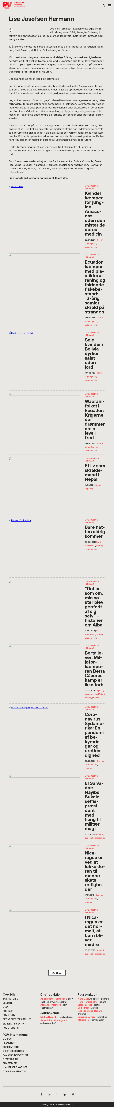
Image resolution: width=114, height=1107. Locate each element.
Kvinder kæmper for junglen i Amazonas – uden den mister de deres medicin (95, 213)
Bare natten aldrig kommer (95, 532)
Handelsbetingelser (15, 1067)
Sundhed (89, 768)
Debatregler (10, 1059)
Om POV (7, 1039)
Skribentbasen (11, 1024)
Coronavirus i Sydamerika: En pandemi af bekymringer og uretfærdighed (94, 734)
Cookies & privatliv (14, 1071)
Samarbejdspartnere (15, 1055)
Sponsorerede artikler (17, 1019)
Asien (99, 485)
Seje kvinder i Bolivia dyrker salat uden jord (94, 353)
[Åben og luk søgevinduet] (103, 6)
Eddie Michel (84, 1007)
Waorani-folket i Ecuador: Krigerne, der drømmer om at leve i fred (95, 419)
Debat (6, 1007)
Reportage (90, 489)
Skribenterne (11, 1047)
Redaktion (9, 1043)
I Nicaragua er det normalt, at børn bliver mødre (94, 931)
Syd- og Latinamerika (95, 838)
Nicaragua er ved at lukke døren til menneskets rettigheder (95, 871)
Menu (109, 5)
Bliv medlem (10, 1063)
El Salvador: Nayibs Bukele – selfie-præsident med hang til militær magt (94, 806)
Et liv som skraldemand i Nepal (95, 472)
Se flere (57, 973)
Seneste (7, 1003)
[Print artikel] (10, 30)
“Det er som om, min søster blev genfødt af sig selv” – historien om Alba (94, 606)
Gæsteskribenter (13, 1051)
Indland (99, 834)
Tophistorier (11, 998)
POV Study (9, 1015)
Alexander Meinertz (50, 1005)
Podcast (8, 1011)
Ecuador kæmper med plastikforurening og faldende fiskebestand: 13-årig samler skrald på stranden (95, 287)
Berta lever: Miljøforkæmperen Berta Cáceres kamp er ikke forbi (95, 669)
